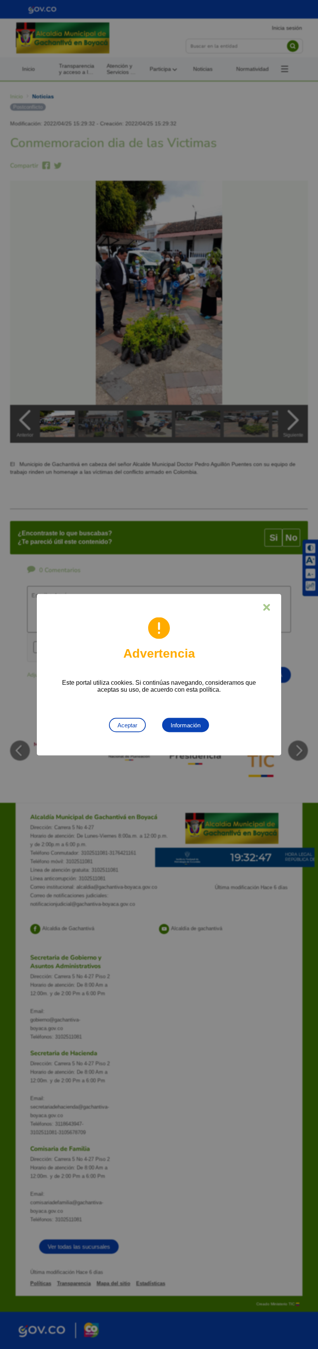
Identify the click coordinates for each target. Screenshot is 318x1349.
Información (185, 725)
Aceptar (127, 725)
